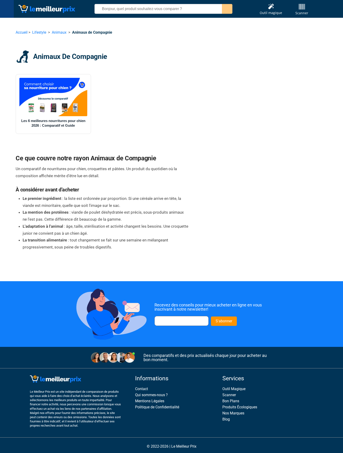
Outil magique (271, 13)
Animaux (59, 32)
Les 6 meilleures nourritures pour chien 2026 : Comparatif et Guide (53, 123)
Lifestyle (39, 32)
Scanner (301, 13)
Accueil (22, 32)
